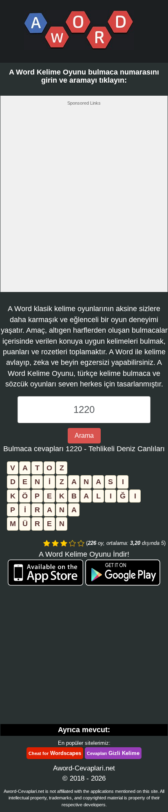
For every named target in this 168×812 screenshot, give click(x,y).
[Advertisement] (84, 201)
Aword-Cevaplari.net (84, 768)
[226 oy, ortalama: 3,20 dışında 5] (46, 543)
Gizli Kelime (113, 753)
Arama (84, 435)
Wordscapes (55, 753)
